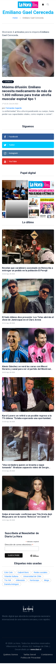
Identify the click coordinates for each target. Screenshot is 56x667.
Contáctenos (47, 654)
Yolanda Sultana (11, 576)
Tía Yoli (7, 580)
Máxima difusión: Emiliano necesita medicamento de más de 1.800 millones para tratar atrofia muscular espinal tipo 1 (27, 93)
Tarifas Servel (29, 654)
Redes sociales (40, 572)
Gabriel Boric (23, 572)
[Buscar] (48, 4)
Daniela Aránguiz (11, 584)
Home (15, 18)
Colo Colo (8, 572)
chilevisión (20, 580)
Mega (46, 580)
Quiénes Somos (10, 654)
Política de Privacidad (30, 657)
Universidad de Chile (32, 576)
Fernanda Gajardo (14, 108)
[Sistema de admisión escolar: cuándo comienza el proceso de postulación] (17, 199)
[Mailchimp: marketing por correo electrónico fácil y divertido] (34, 558)
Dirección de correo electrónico (19, 544)
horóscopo (34, 580)
